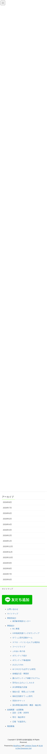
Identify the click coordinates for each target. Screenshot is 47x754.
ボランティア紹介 (19, 656)
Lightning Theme (31, 746)
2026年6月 (7, 513)
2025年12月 (8, 546)
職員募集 (10, 726)
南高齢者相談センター (21, 621)
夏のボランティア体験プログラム (26, 678)
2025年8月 (7, 568)
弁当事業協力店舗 (19, 687)
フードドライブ (18, 647)
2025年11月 (8, 552)
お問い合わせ (12, 609)
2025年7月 (7, 574)
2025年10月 (8, 557)
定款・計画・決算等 (20, 713)
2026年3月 (7, 530)
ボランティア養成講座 (21, 660)
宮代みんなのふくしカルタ (23, 683)
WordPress (17, 746)
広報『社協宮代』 (19, 722)
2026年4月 (7, 524)
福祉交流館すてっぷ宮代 (22, 696)
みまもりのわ (17, 665)
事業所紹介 (11, 618)
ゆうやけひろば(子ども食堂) (24, 669)
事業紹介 (10, 626)
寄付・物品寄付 (18, 717)
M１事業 (15, 629)
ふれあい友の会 (18, 651)
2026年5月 (7, 519)
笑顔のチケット (18, 701)
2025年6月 (7, 579)
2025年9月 (7, 563)
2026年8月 (7, 502)
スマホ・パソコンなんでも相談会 (26, 642)
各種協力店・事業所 (20, 674)
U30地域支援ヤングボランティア (26, 633)
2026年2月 (7, 535)
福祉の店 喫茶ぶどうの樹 (23, 692)
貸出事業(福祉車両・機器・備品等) (26, 705)
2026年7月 (7, 508)
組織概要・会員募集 (15, 710)
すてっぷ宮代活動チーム (22, 638)
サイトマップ (7, 589)
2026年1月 (7, 541)
